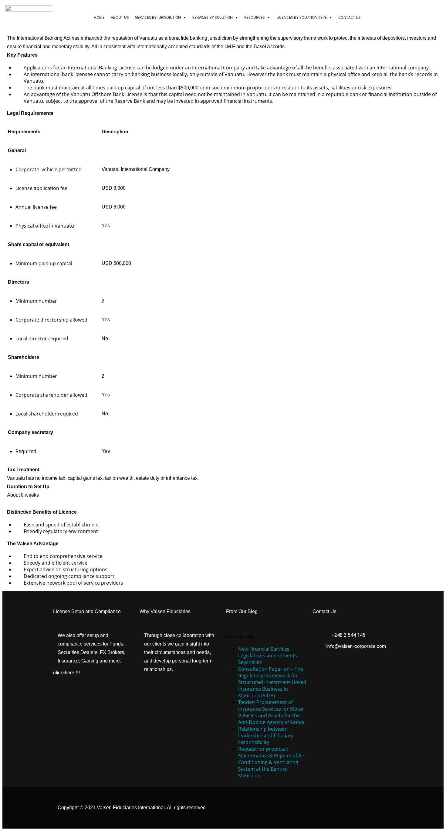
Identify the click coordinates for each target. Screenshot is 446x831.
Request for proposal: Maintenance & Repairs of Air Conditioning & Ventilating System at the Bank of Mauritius (271, 762)
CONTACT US (349, 17)
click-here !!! (66, 673)
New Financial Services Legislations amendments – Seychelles (269, 656)
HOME (99, 17)
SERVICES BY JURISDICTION (158, 17)
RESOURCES (254, 17)
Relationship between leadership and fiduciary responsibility (265, 736)
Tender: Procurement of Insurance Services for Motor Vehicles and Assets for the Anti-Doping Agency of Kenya (271, 712)
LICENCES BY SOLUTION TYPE (301, 17)
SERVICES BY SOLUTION (212, 17)
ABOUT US (120, 17)
